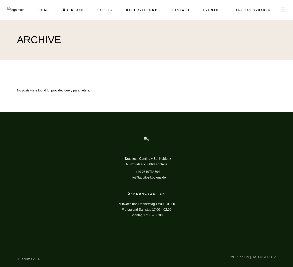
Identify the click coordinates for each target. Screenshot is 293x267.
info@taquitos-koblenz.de (148, 177)
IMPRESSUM (239, 257)
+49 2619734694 (148, 172)
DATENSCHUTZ (264, 257)
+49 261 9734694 (253, 10)
